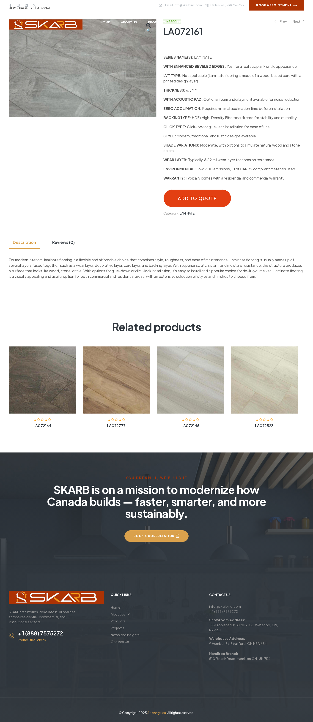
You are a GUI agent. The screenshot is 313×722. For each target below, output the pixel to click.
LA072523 (264, 425)
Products (118, 621)
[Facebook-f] (10, 5)
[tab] (26, 242)
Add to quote (197, 198)
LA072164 (42, 425)
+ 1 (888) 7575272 (40, 633)
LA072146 (190, 425)
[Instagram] (18, 5)
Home (116, 607)
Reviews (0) (63, 242)
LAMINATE (187, 213)
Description (24, 242)
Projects (117, 628)
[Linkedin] (26, 5)
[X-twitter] (34, 5)
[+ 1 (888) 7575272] (11, 635)
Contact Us (120, 641)
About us (118, 614)
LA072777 (116, 425)
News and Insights (125, 634)
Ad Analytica (156, 713)
